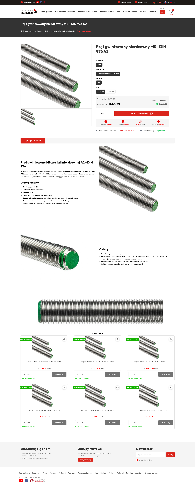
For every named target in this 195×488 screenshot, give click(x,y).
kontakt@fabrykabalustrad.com (37, 458)
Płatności (62, 473)
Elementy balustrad (43, 31)
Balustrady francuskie (87, 11)
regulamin (149, 460)
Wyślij (170, 455)
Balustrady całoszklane (110, 11)
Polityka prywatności (133, 473)
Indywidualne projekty (151, 473)
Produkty (35, 473)
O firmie (44, 473)
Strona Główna (28, 31)
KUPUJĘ (60, 374)
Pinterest (120, 473)
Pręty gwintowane (84, 31)
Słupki (143, 11)
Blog (96, 473)
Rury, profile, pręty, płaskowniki (64, 31)
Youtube (112, 473)
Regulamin (71, 473)
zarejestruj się (85, 460)
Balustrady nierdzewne (65, 11)
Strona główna (45, 11)
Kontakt (152, 11)
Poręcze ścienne (130, 11)
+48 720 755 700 (29, 2)
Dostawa (53, 473)
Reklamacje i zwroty (85, 473)
